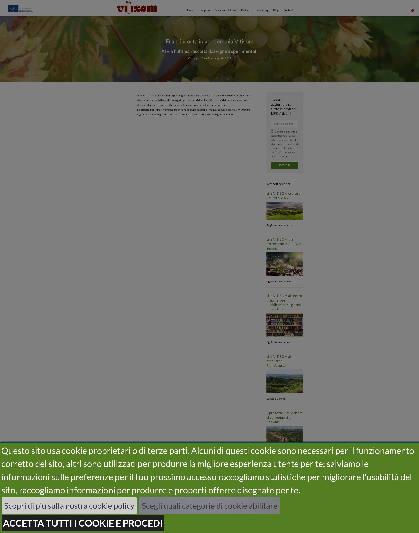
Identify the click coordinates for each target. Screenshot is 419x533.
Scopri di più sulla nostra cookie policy (69, 505)
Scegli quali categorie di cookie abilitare (210, 505)
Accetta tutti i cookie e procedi (83, 523)
